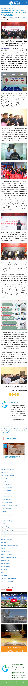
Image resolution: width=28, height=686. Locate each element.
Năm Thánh (4, 533)
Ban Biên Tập (22, 17)
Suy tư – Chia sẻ (5, 551)
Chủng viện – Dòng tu (7, 484)
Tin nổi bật (12, 8)
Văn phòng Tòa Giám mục (8, 578)
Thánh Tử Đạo (5, 560)
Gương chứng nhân (6, 508)
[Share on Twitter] (15, 394)
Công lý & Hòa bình (6, 487)
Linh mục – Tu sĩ (5, 517)
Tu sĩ (2, 572)
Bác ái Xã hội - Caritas (5, 8)
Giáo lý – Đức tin (5, 499)
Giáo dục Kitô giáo (6, 490)
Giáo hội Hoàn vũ (6, 493)
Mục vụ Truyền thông (7, 530)
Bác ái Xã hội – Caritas (7, 469)
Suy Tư (3, 548)
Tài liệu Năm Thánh (6, 554)
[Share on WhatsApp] (10, 394)
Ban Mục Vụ (4, 472)
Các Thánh (4, 478)
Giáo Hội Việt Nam (6, 496)
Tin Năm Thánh (5, 566)
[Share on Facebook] (13, 394)
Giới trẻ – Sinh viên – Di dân (9, 505)
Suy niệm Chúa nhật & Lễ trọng (9, 545)
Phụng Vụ (4, 536)
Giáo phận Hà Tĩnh (6, 502)
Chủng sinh (4, 481)
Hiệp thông (4, 511)
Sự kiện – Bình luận (6, 539)
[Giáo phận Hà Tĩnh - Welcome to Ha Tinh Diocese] (14, 2)
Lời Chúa (3, 524)
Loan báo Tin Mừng (6, 520)
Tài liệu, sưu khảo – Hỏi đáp (9, 557)
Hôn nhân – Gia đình (7, 514)
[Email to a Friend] (18, 394)
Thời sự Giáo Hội (6, 563)
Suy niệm (3, 542)
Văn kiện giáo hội (6, 575)
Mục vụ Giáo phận (6, 527)
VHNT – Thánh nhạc (7, 581)
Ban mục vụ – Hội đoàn (7, 475)
